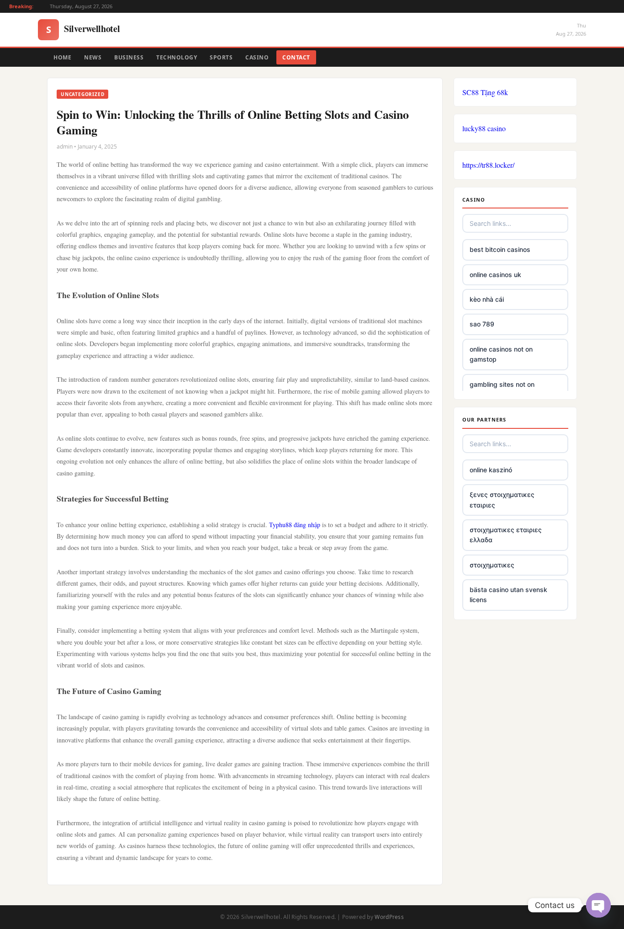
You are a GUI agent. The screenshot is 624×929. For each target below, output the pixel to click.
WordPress (389, 917)
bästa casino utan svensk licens (508, 594)
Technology (176, 57)
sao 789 (482, 324)
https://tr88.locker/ (488, 165)
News (92, 57)
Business (128, 57)
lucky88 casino (484, 128)
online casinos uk (495, 274)
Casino (257, 57)
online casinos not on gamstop (501, 354)
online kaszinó (491, 470)
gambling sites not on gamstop (502, 389)
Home (62, 57)
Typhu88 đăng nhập (294, 524)
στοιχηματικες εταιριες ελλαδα (506, 535)
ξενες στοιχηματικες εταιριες (502, 499)
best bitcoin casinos (500, 249)
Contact (296, 57)
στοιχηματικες (492, 565)
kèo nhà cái (487, 299)
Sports (221, 57)
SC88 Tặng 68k (485, 92)
